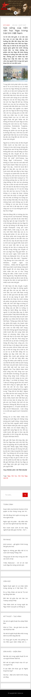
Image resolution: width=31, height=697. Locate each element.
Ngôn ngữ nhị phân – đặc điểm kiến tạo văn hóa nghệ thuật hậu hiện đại (15, 523)
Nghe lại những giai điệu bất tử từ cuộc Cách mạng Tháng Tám (15, 552)
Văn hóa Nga (22, 476)
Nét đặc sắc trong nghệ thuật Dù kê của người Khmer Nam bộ (15, 657)
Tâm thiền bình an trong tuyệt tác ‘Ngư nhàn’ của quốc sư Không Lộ (15, 606)
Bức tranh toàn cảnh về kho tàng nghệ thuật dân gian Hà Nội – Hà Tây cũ (15, 529)
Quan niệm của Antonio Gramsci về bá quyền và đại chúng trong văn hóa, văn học (15, 510)
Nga (8, 476)
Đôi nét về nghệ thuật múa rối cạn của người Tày (15, 664)
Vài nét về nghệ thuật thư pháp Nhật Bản (15, 622)
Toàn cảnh (8, 504)
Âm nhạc (7, 540)
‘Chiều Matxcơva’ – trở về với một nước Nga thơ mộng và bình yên (15, 564)
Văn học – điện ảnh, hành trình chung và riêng (15, 676)
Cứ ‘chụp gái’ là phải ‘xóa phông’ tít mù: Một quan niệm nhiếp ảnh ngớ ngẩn (15, 641)
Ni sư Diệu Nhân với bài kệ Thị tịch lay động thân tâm (15, 593)
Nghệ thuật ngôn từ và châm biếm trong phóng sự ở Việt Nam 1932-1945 (15, 587)
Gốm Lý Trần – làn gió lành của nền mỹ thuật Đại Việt (15, 628)
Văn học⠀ (15, 25)
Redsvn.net (20, 693)
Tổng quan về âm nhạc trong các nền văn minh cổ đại (15, 558)
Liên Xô (5, 478)
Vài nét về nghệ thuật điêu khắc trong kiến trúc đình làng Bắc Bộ (15, 635)
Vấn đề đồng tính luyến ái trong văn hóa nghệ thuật (15, 516)
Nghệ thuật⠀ (22, 25)
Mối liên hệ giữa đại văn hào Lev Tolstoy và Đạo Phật (15, 599)
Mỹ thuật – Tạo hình (12, 616)
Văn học (14, 476)
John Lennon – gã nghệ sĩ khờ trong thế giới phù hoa (15, 545)
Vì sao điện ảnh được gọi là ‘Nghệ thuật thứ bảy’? (15, 670)
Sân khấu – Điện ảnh (12, 652)
